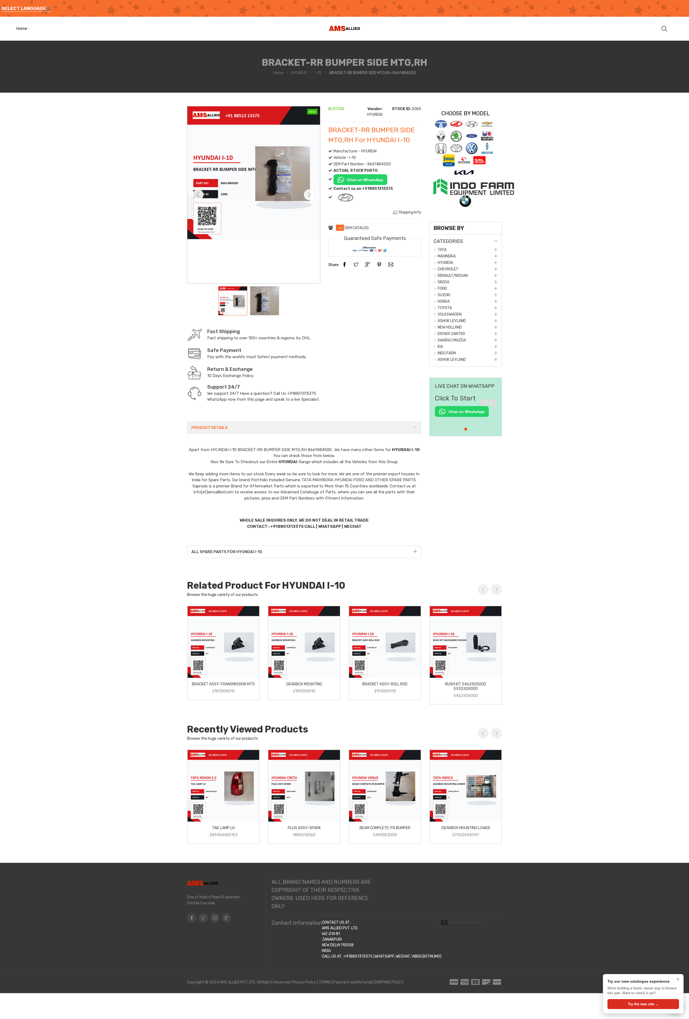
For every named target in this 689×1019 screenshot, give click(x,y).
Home (21, 28)
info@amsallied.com (465, 922)
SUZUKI (444, 295)
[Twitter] (356, 265)
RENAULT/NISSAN (453, 275)
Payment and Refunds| (353, 982)
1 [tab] (465, 429)
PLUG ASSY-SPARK (304, 828)
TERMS (325, 982)
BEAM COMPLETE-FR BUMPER (385, 828)
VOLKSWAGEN (450, 314)
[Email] (390, 265)
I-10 (318, 73)
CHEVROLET (448, 269)
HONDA (444, 301)
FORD (442, 288)
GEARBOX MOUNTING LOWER (465, 828)
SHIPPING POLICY (389, 982)
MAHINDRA (447, 256)
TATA (442, 249)
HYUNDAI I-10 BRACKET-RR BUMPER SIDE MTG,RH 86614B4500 (272, 449)
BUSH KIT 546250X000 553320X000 (465, 686)
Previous (198, 194)
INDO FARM (447, 353)
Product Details (209, 427)
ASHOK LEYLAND (452, 321)
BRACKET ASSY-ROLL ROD (384, 684)
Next (309, 194)
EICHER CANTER (451, 333)
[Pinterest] (379, 265)
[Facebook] (344, 265)
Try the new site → (643, 1004)
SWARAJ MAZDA (452, 340)
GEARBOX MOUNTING (304, 684)
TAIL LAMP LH (223, 828)
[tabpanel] (465, 408)
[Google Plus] (367, 265)
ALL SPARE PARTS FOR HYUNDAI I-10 (226, 551)
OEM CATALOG (356, 228)
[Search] (664, 28)
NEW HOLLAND (450, 327)
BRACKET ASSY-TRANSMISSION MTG (223, 684)
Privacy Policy (304, 982)
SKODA (443, 282)
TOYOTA (445, 308)
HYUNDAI (299, 73)
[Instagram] (215, 918)
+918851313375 (301, 393)
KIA (440, 346)
